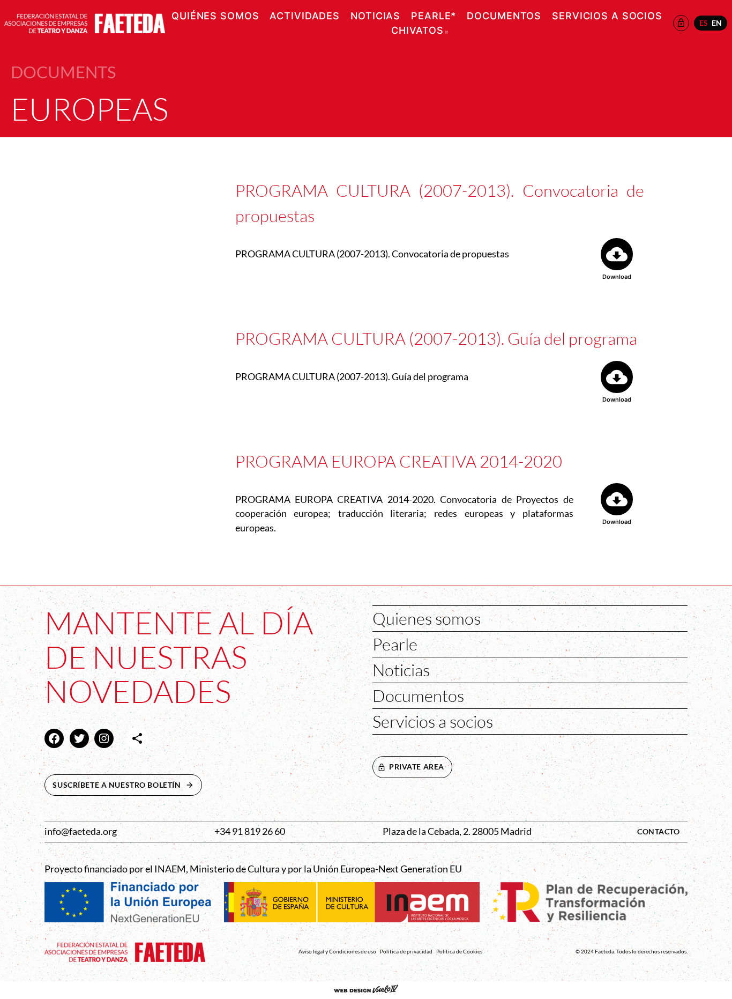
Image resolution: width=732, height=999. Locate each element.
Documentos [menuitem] (504, 15)
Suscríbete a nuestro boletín (127, 784)
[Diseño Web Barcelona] (366, 990)
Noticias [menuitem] (375, 15)
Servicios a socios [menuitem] (607, 15)
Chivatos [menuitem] (419, 30)
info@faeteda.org (80, 831)
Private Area (416, 766)
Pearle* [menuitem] (433, 15)
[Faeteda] (84, 22)
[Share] (137, 738)
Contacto (658, 831)
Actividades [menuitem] (305, 15)
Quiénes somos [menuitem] (215, 15)
